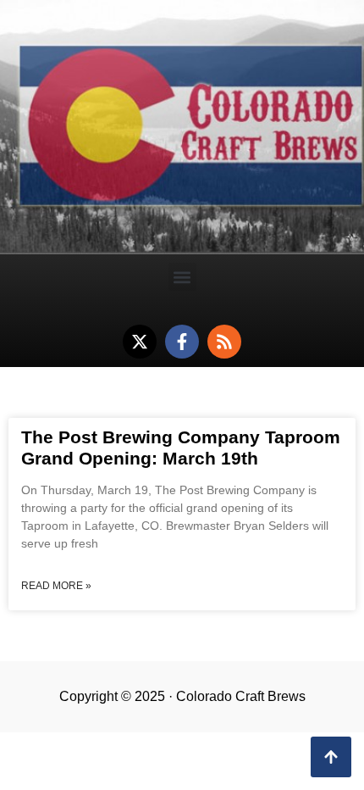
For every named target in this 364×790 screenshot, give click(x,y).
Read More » (56, 586)
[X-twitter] (140, 342)
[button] (182, 277)
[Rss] (224, 342)
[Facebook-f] (182, 342)
